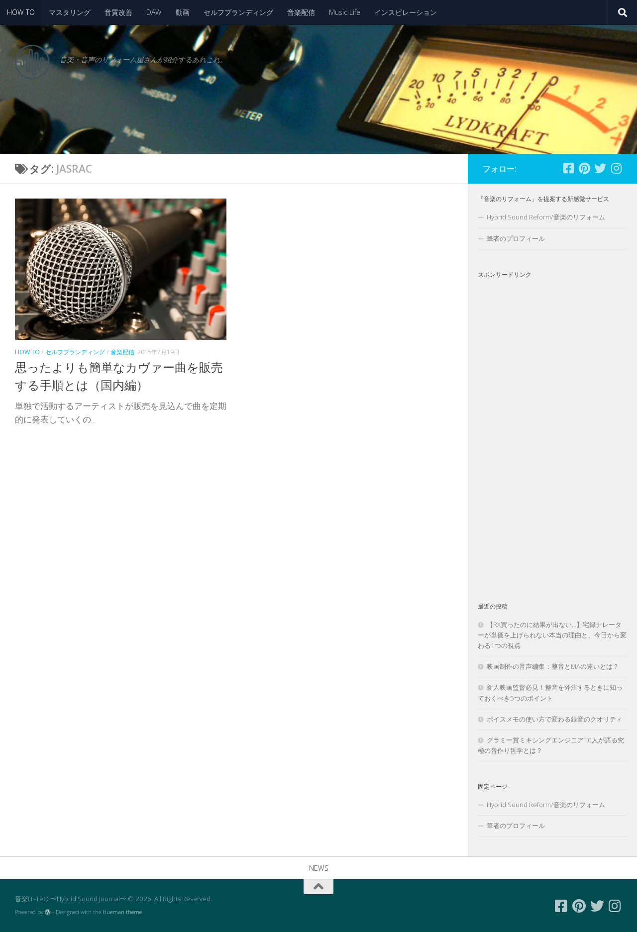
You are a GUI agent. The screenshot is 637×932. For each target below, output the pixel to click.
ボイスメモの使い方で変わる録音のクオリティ (555, 719)
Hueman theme (122, 912)
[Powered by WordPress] (48, 912)
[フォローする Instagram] (616, 168)
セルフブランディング (238, 12)
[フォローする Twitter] (600, 168)
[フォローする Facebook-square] (568, 168)
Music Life (344, 12)
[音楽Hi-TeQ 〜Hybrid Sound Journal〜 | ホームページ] (32, 62)
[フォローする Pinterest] (584, 168)
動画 (183, 12)
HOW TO (21, 12)
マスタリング (70, 12)
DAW (154, 12)
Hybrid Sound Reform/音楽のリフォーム (546, 216)
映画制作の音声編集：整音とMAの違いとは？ (553, 666)
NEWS (318, 868)
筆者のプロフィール (516, 238)
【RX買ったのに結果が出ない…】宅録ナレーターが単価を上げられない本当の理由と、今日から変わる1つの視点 (552, 635)
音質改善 (118, 12)
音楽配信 (301, 12)
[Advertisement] (552, 432)
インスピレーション (405, 12)
